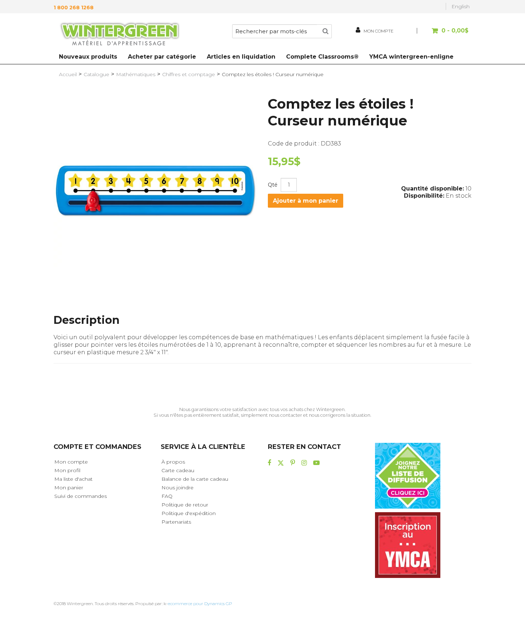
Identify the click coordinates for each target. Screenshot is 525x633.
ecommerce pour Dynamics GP (200, 603)
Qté (273, 185)
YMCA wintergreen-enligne (411, 56)
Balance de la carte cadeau (194, 479)
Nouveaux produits (88, 56)
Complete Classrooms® (322, 56)
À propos (173, 462)
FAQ (166, 496)
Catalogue (96, 74)
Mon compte (71, 462)
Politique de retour (184, 504)
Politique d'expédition (188, 513)
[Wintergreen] (120, 35)
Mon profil (67, 470)
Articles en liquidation (241, 56)
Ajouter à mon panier (305, 200)
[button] (443, 34)
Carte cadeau (177, 470)
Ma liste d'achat (73, 479)
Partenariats (176, 522)
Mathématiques (135, 74)
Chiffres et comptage (188, 74)
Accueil (68, 74)
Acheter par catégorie (162, 56)
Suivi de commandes (80, 496)
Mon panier (68, 487)
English (460, 6)
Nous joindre (177, 487)
